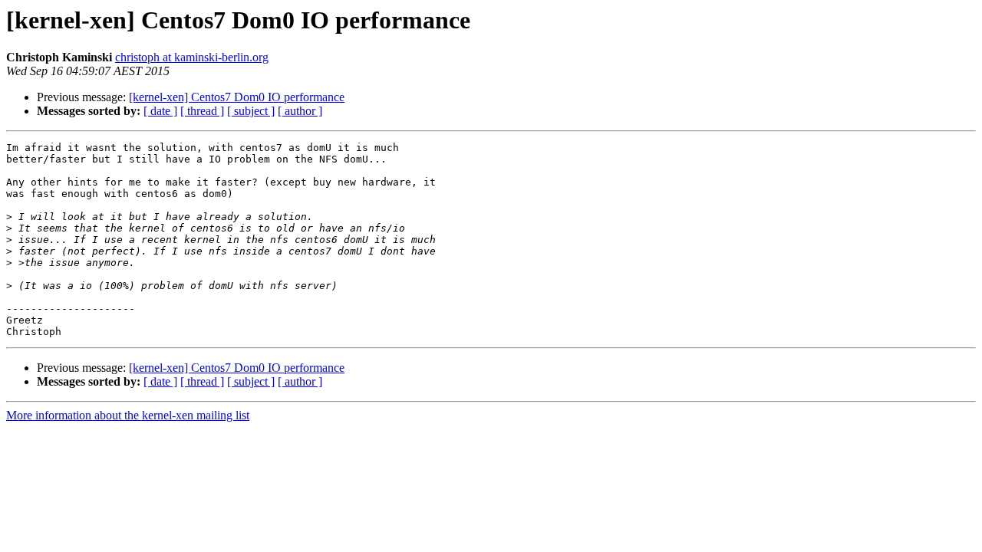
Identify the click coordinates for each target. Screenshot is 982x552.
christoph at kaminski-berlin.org (192, 57)
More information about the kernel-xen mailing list (127, 415)
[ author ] (300, 110)
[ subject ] (251, 110)
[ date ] (160, 110)
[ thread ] (202, 110)
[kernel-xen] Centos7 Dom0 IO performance (236, 97)
